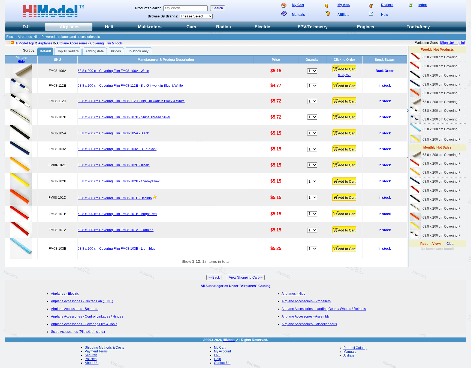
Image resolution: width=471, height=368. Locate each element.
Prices (116, 51)
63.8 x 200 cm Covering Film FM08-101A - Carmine (115, 230)
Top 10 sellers (68, 51)
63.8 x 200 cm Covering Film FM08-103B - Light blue (117, 249)
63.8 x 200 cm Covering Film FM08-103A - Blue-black (117, 149)
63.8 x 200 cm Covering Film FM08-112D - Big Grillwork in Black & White (131, 101)
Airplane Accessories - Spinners (74, 309)
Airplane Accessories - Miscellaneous (309, 324)
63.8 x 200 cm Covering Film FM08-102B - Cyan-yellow (118, 181)
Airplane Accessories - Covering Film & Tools (89, 43)
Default (45, 51)
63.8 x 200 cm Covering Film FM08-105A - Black (113, 133)
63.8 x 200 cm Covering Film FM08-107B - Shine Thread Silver (124, 117)
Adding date (94, 51)
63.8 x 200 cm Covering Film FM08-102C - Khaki (114, 165)
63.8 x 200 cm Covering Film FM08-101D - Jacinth (115, 198)
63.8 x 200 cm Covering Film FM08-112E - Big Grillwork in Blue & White (130, 86)
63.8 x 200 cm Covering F (441, 57)
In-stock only (139, 51)
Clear (450, 244)
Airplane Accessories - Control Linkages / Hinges (87, 316)
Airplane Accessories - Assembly (306, 316)
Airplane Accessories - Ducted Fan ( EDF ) (82, 301)
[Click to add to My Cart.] (344, 68)
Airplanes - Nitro (294, 293)
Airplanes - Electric (65, 293)
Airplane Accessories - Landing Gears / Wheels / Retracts (324, 309)
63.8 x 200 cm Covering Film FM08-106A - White (113, 71)
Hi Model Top (24, 43)
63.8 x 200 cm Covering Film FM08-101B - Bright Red (117, 214)
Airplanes (45, 43)
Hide (21, 62)
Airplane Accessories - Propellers (306, 301)
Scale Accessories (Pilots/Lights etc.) (78, 332)
